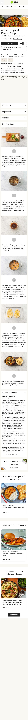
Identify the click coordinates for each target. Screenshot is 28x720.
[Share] (25, 43)
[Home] (2, 7)
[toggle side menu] (2, 2)
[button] (14, 111)
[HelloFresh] (14, 2)
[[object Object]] (21, 43)
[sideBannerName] (14, 91)
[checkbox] (1, 39)
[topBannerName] (14, 12)
